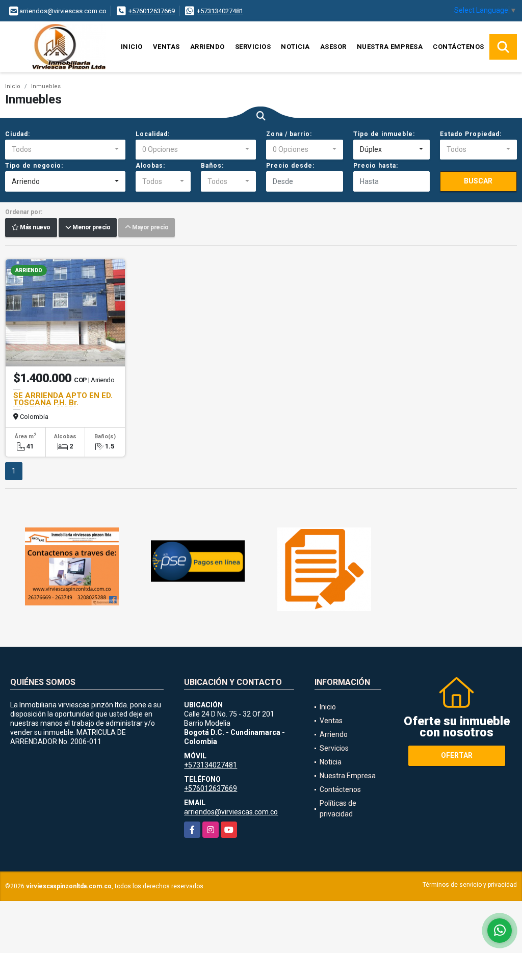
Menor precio (90, 227)
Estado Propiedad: (471, 134)
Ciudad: (17, 134)
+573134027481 (220, 11)
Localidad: (153, 134)
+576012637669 (151, 11)
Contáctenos (458, 46)
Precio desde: (290, 165)
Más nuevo (34, 227)
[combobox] (65, 150)
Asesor (333, 46)
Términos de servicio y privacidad (470, 884)
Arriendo (207, 46)
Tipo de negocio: (34, 165)
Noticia (295, 46)
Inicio (132, 46)
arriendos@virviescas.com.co (231, 812)
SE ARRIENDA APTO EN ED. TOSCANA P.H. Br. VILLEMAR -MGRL (63, 402)
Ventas (166, 46)
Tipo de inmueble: (384, 134)
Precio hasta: (375, 165)
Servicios (253, 46)
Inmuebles (46, 86)
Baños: (212, 165)
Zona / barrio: (289, 134)
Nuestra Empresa (390, 46)
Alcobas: (150, 165)
